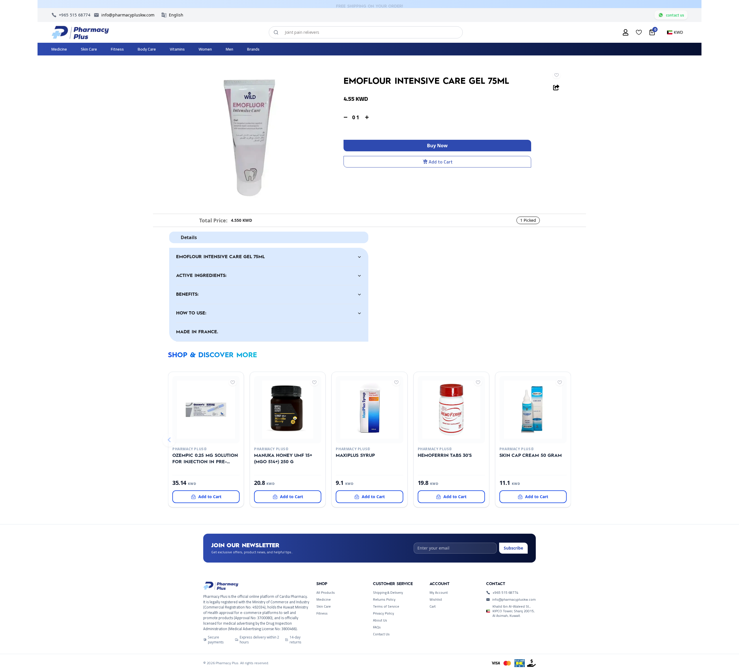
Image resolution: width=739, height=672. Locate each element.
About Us (380, 620)
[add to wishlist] (557, 75)
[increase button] (367, 117)
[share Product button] (556, 87)
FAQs (377, 627)
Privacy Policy (383, 613)
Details (189, 237)
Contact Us (381, 634)
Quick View (196, 436)
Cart (433, 606)
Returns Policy (384, 599)
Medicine (323, 599)
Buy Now (437, 145)
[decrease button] (346, 117)
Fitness (322, 613)
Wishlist (436, 599)
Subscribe (513, 548)
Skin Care (323, 606)
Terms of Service (386, 606)
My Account (439, 592)
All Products (325, 592)
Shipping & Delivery (388, 592)
